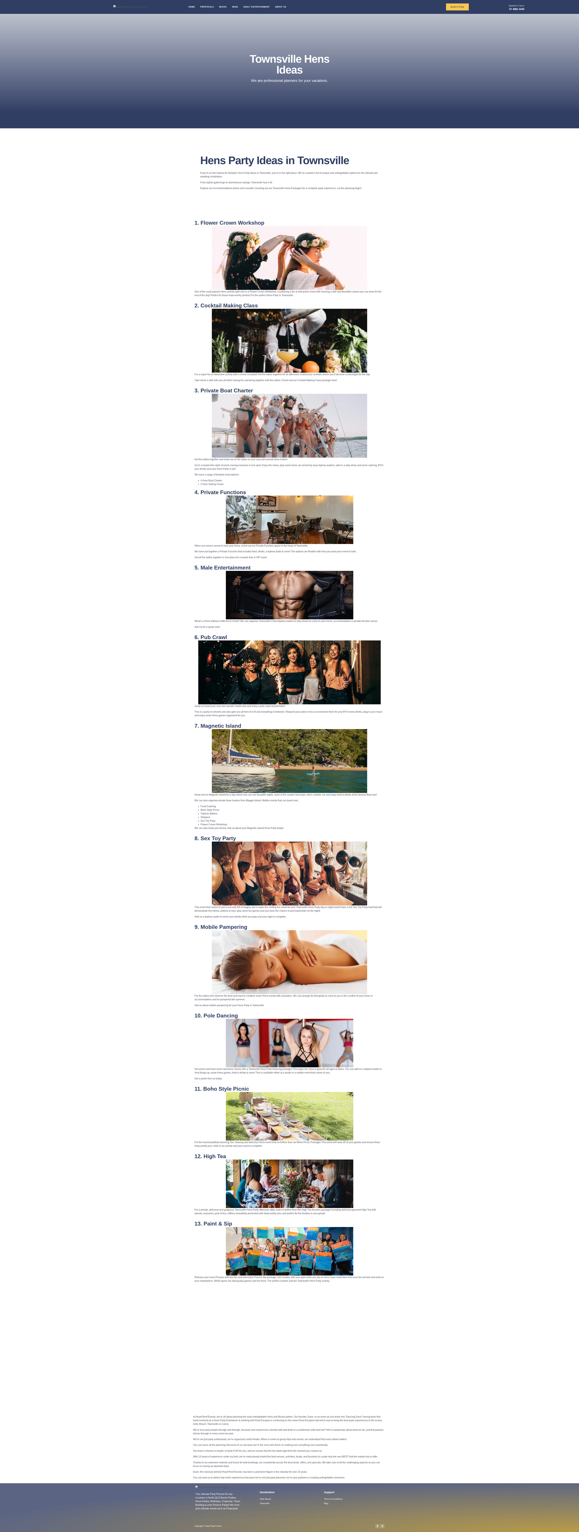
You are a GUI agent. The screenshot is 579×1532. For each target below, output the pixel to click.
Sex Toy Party (360, 907)
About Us (280, 7)
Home (191, 7)
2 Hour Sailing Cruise (212, 484)
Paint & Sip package (265, 1277)
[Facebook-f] (377, 1526)
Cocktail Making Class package (314, 380)
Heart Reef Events (232, 1472)
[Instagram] (382, 1526)
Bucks (223, 7)
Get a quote (201, 1078)
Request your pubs (296, 712)
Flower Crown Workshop (263, 291)
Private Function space (268, 545)
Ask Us (198, 627)
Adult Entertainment (256, 7)
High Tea (366, 1209)
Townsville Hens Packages (287, 188)
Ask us (230, 828)
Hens (235, 7)
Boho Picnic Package (308, 1142)
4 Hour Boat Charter (211, 480)
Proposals (207, 7)
